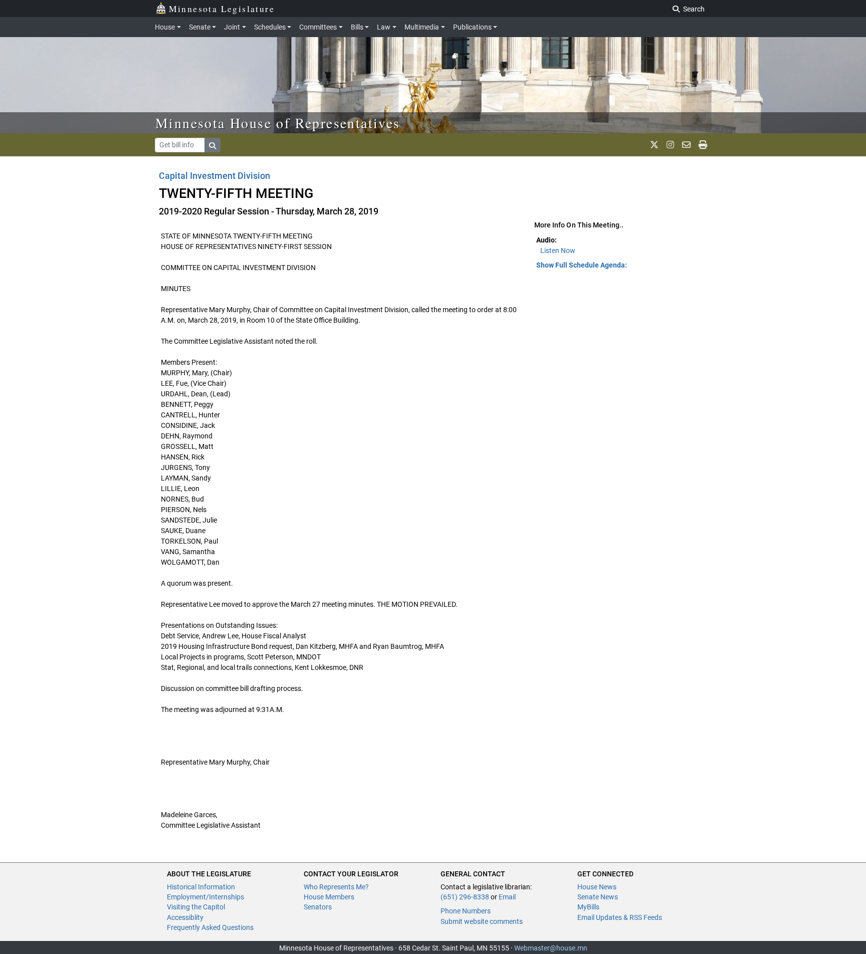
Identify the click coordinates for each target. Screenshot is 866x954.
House (165, 27)
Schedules (270, 27)
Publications (472, 27)
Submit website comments (482, 921)
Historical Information (201, 887)
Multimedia (421, 27)
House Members (329, 897)
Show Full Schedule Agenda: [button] (581, 265)
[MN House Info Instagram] (670, 144)
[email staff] (686, 144)
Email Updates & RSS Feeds (619, 917)
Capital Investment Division (214, 175)
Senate (199, 27)
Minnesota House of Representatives (277, 122)
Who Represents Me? (336, 887)
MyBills (588, 907)
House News (596, 887)
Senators (318, 907)
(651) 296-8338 (465, 897)
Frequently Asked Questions (210, 927)
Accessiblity (185, 917)
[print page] (703, 144)
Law (383, 27)
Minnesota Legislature (222, 9)
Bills (357, 27)
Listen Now (557, 251)
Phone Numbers (466, 911)
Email (507, 897)
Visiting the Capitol (196, 907)
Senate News (597, 897)
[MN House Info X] (654, 144)
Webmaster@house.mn (550, 948)
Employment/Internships (205, 897)
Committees (318, 27)
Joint (232, 27)
